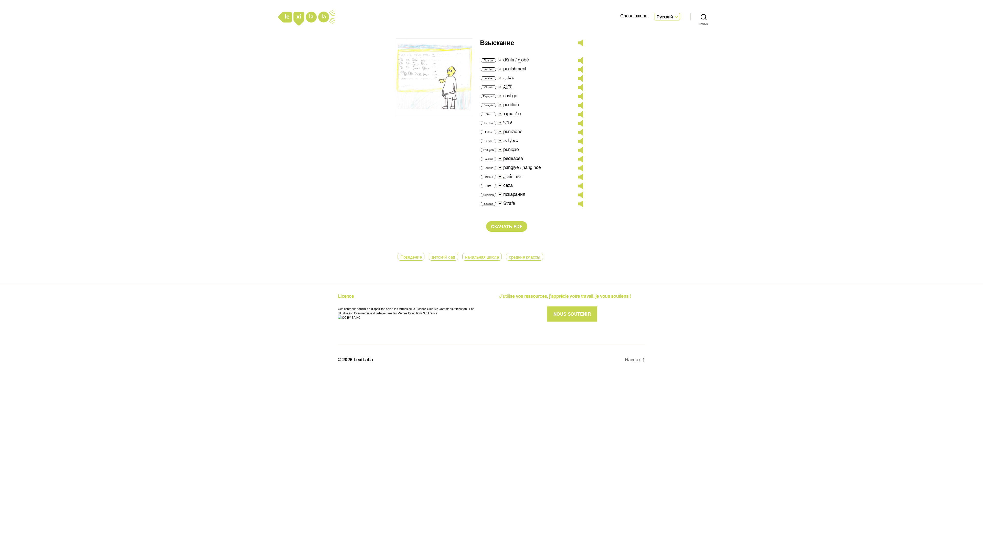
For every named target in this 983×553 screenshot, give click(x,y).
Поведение (411, 256)
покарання (514, 193)
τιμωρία (512, 113)
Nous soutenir (572, 314)
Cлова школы (634, 15)
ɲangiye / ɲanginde (522, 167)
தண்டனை (513, 176)
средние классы (524, 256)
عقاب (508, 77)
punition (511, 104)
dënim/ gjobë (516, 59)
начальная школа (482, 256)
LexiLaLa (363, 359)
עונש (507, 122)
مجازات (510, 140)
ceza (508, 185)
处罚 (507, 86)
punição (511, 149)
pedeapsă (513, 158)
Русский (665, 16)
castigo (510, 95)
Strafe (509, 202)
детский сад (443, 256)
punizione (512, 131)
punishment (514, 68)
